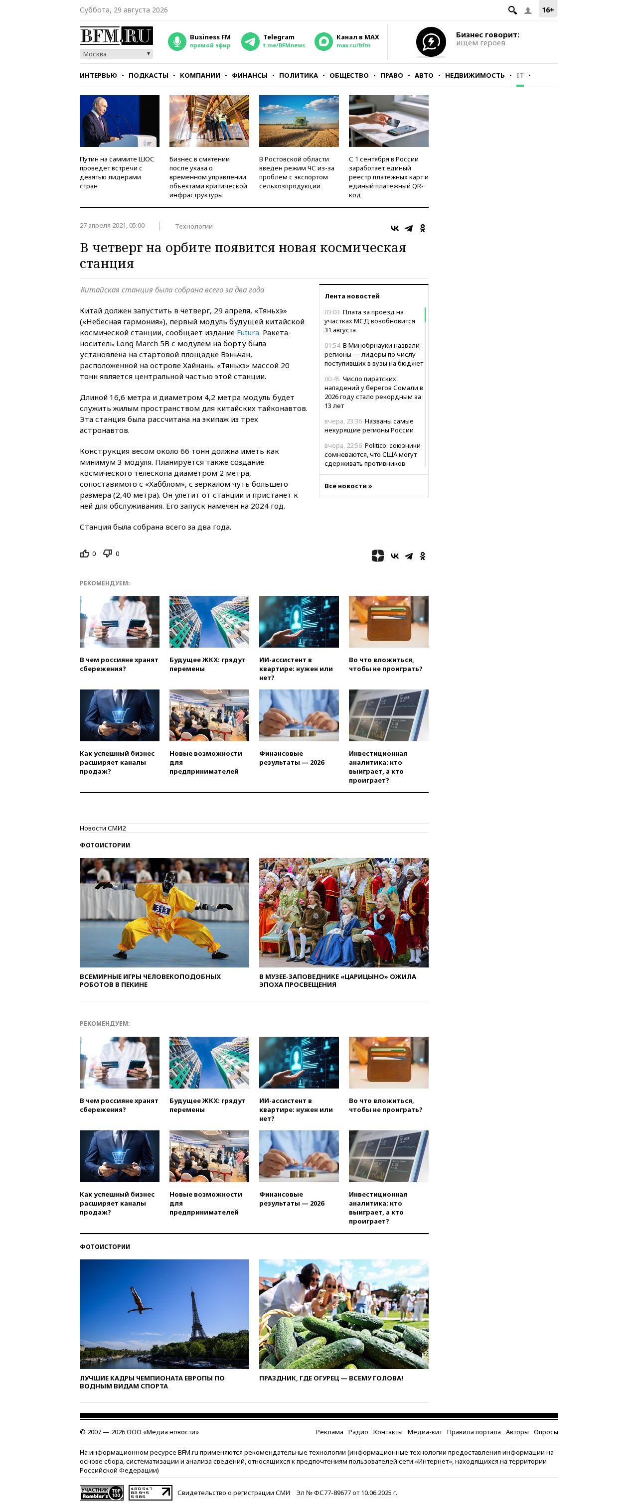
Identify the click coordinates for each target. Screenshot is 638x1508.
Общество (349, 75)
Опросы (546, 1431)
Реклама (329, 1431)
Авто (424, 75)
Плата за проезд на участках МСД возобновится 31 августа (369, 320)
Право (391, 75)
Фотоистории (105, 845)
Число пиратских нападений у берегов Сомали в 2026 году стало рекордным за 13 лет (373, 392)
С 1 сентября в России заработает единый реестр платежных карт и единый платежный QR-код (389, 176)
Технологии (194, 226)
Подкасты (148, 75)
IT (520, 75)
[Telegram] (409, 228)
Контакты (388, 1431)
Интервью (98, 75)
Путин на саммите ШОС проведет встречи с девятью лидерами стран (117, 172)
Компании (200, 75)
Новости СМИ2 (103, 827)
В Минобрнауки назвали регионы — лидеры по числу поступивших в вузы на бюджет (373, 354)
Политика (298, 75)
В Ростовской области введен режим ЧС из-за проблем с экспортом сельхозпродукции (296, 172)
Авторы (517, 1431)
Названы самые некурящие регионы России (369, 425)
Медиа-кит (425, 1431)
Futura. (249, 332)
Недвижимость (475, 75)
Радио (358, 1431)
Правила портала (474, 1431)
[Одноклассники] (423, 228)
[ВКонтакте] (395, 228)
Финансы (250, 75)
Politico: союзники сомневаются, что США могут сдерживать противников (372, 454)
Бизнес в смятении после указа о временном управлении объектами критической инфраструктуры (208, 176)
